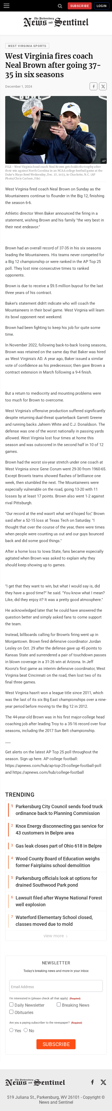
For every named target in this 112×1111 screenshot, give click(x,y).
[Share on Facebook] (93, 86)
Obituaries (24, 1012)
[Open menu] (6, 5)
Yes (18, 1030)
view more (54, 935)
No (31, 1030)
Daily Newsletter (29, 1005)
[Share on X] (103, 86)
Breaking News (75, 1005)
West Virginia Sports (27, 46)
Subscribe (79, 6)
